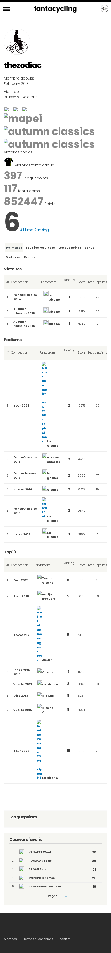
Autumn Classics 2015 (24, 311)
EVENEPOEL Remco (42, 878)
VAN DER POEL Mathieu (45, 886)
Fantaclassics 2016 (24, 475)
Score (81, 282)
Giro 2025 (21, 580)
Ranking (69, 282)
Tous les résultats (40, 247)
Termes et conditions (38, 939)
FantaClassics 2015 (25, 511)
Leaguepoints (69, 247)
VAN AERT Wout (40, 852)
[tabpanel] (55, 529)
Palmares (14, 247)
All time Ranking (34, 229)
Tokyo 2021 (22, 635)
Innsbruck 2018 (21, 672)
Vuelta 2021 (22, 684)
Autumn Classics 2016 (24, 324)
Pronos (29, 257)
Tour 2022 (21, 405)
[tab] (13, 248)
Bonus (89, 247)
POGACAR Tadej (40, 861)
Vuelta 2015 (22, 710)
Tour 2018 (21, 596)
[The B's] (16, 110)
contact (65, 939)
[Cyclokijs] (7, 110)
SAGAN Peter (38, 869)
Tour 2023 (21, 751)
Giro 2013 (20, 696)
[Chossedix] (25, 110)
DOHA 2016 (21, 534)
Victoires (13, 257)
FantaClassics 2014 (25, 297)
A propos (10, 939)
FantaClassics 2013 (25, 459)
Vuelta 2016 (22, 489)
